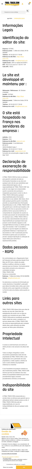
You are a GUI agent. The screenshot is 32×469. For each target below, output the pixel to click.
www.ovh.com (21, 141)
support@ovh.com (20, 151)
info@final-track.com (21, 60)
